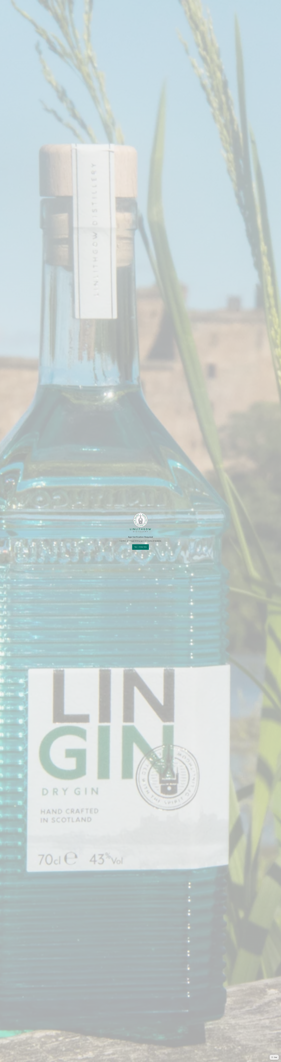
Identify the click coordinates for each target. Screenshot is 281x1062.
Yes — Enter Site (140, 547)
